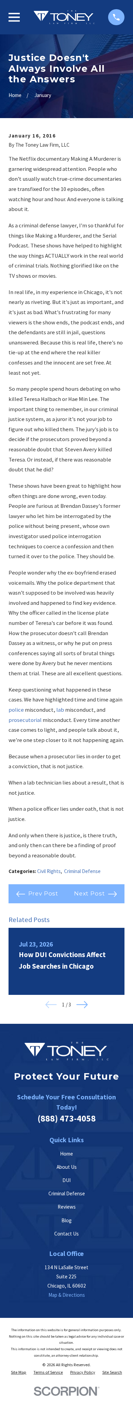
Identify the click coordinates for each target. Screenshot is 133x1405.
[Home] (64, 17)
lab (60, 709)
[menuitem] (18, 1372)
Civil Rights (49, 871)
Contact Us (66, 1233)
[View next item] (82, 1004)
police (16, 709)
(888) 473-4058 (67, 1118)
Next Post (89, 893)
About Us (67, 1167)
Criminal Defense (82, 871)
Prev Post (43, 893)
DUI (66, 1180)
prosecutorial (25, 720)
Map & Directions (66, 1295)
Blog (66, 1220)
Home (66, 1153)
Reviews (67, 1207)
